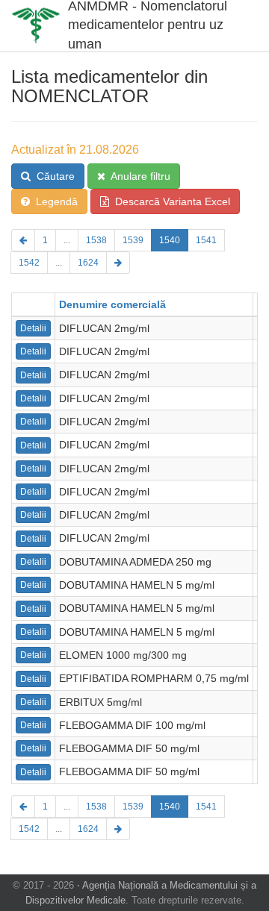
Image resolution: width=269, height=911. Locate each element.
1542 (29, 262)
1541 (206, 240)
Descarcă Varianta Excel (169, 201)
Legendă (54, 201)
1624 (88, 262)
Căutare (53, 176)
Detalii (33, 328)
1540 (169, 240)
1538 (96, 240)
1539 (133, 240)
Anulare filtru (137, 176)
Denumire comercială (112, 304)
